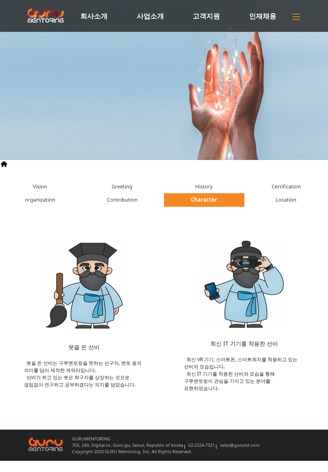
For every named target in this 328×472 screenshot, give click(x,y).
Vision (40, 186)
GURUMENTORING (34, 163)
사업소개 (150, 15)
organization (40, 199)
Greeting (122, 186)
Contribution (122, 199)
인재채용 (262, 15)
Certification (286, 186)
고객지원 (206, 15)
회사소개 (94, 15)
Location (286, 199)
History (204, 186)
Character (72, 163)
